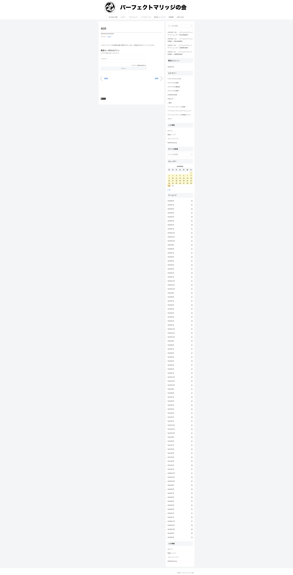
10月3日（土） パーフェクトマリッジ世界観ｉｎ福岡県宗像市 (180, 53)
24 (173, 183)
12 (180, 178)
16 (169, 180)
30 (169, 185)
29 (191, 183)
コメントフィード (173, 138)
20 (183, 180)
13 (183, 178)
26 (180, 183)
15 (191, 178)
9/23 (106, 78)
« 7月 (169, 189)
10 (173, 178)
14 (187, 178)
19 (180, 180)
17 (173, 180)
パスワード (104, 58)
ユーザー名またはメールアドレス (110, 53)
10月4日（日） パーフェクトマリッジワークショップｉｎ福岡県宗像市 (180, 47)
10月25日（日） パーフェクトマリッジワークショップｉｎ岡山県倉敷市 (180, 34)
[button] (191, 26)
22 (191, 180)
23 (169, 183)
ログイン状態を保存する (139, 65)
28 (187, 183)
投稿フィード (172, 134)
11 (176, 178)
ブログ (109, 36)
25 (176, 183)
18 (176, 180)
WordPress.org (172, 142)
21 (187, 180)
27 (183, 183)
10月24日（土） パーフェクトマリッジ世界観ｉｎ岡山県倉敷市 (180, 40)
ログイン (170, 130)
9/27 (156, 78)
